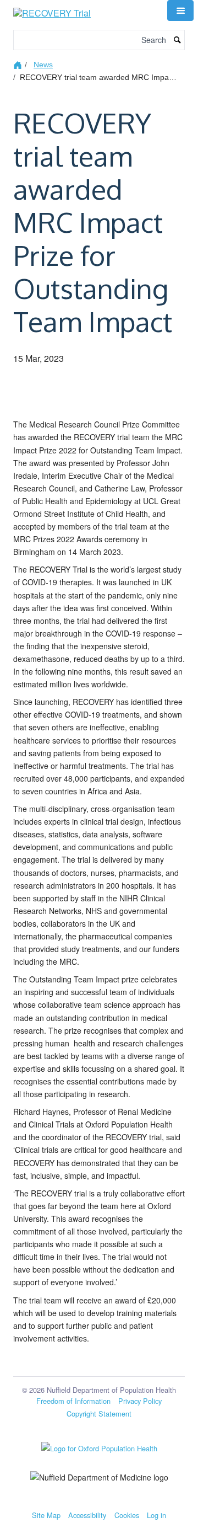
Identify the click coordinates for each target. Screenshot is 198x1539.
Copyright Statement (99, 1413)
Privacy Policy (140, 1401)
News (43, 64)
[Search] (177, 40)
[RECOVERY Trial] (52, 9)
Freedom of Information (73, 1401)
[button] (180, 10)
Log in (156, 1515)
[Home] (19, 64)
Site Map (46, 1515)
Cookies (126, 1515)
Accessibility (87, 1515)
